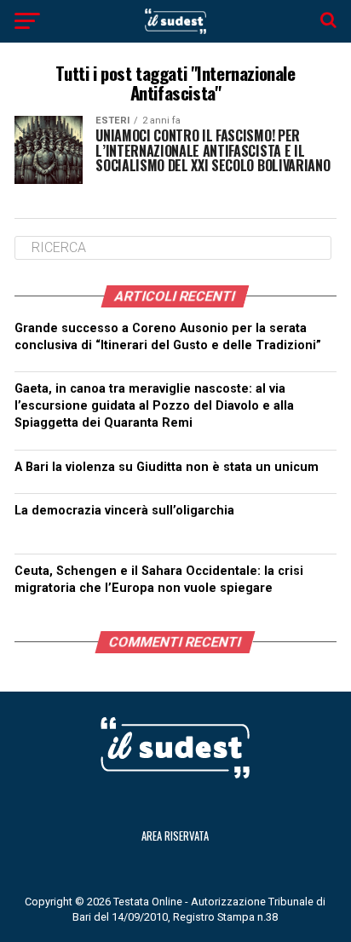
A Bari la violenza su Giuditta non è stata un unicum (166, 467)
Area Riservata (175, 836)
